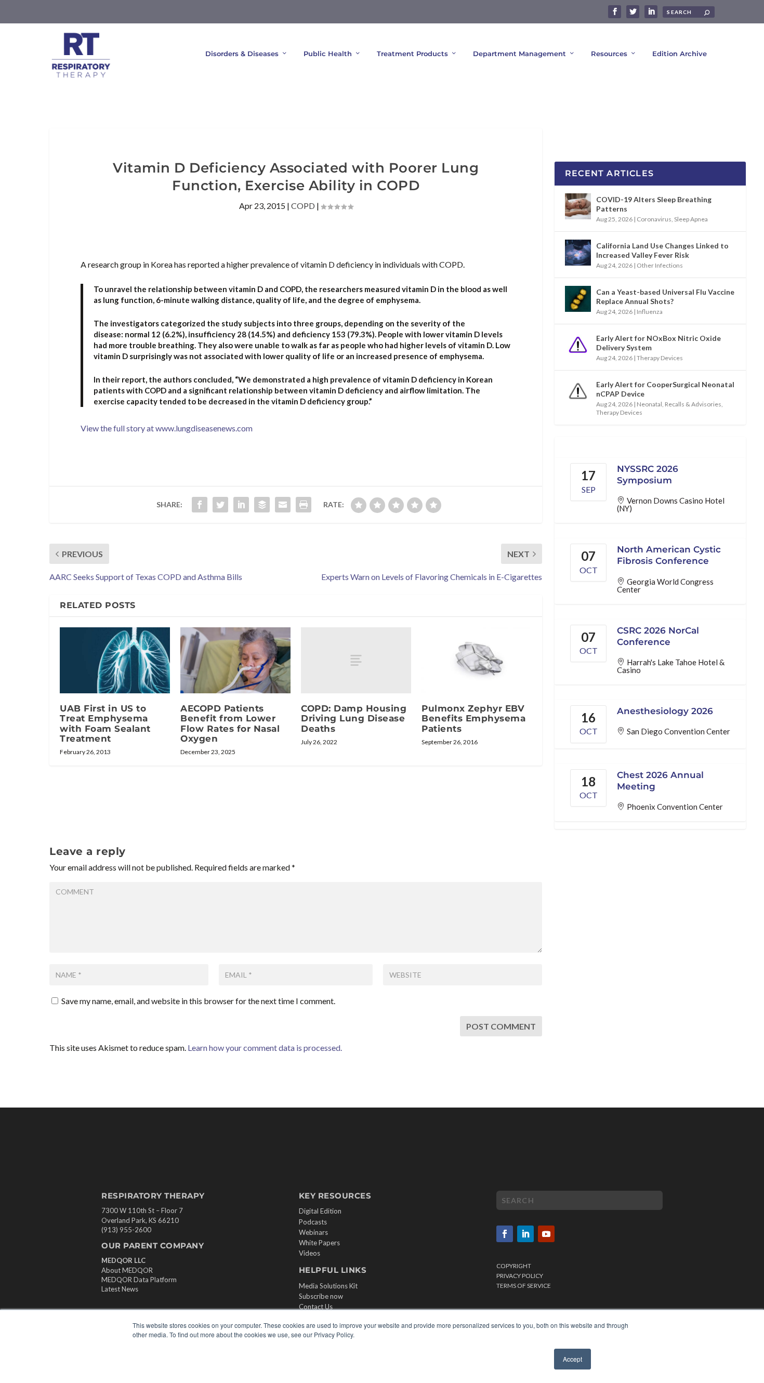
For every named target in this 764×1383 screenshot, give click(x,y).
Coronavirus (654, 219)
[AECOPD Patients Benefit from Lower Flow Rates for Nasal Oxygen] (235, 660)
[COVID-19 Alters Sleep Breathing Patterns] (578, 206)
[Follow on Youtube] (546, 1234)
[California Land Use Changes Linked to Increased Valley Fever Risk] (578, 253)
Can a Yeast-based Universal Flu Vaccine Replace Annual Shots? (665, 296)
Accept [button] (572, 1358)
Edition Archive (679, 53)
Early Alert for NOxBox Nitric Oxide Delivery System (658, 343)
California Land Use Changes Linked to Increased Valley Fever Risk (662, 250)
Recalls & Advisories (693, 404)
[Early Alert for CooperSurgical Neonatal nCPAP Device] (578, 391)
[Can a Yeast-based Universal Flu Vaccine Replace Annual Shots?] (578, 299)
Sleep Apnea (691, 219)
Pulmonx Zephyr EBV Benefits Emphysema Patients (473, 718)
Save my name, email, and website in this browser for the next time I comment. (198, 1001)
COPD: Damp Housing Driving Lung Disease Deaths (353, 718)
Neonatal (649, 404)
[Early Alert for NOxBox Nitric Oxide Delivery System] (578, 345)
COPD (303, 205)
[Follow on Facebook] (504, 1234)
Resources (609, 53)
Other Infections (660, 265)
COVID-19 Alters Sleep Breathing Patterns (654, 204)
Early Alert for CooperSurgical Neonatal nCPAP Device (665, 389)
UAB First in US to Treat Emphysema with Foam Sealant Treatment (105, 723)
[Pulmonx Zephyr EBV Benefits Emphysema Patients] (476, 660)
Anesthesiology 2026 (665, 711)
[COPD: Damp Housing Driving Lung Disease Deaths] (356, 660)
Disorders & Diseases (242, 53)
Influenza (650, 311)
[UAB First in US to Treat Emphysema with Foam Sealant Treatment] (115, 660)
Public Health (328, 53)
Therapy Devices (660, 358)
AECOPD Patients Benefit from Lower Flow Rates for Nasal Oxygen (230, 723)
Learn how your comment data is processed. (265, 1047)
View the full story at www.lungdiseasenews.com (167, 428)
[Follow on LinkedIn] (525, 1234)
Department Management (519, 53)
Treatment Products (412, 53)
